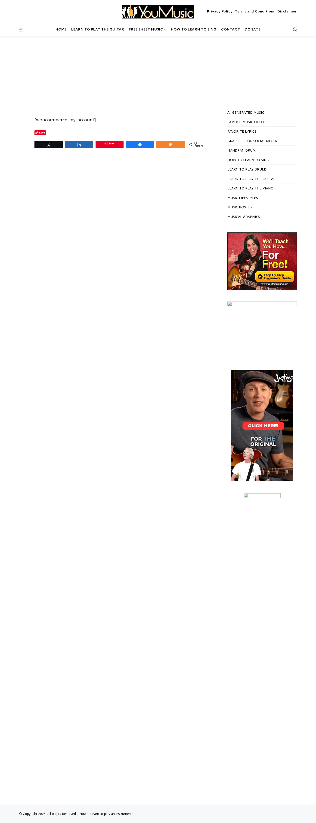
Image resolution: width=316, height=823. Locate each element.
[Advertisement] (158, 70)
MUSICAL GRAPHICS (243, 216)
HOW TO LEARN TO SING (248, 159)
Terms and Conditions (255, 11)
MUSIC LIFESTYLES (242, 197)
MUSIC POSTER (240, 207)
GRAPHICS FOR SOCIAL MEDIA (252, 140)
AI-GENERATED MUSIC (245, 112)
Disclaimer (287, 11)
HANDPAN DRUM (241, 150)
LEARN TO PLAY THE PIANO (250, 188)
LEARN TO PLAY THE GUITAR (251, 178)
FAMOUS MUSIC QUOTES (247, 121)
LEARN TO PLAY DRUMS (247, 169)
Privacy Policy (220, 11)
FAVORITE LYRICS (241, 131)
